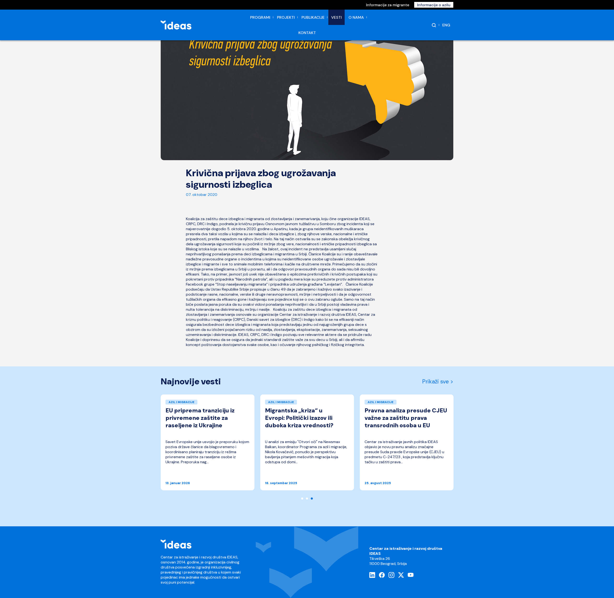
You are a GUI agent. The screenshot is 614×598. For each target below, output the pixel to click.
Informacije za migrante (387, 4)
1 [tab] (302, 498)
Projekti (286, 17)
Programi (260, 17)
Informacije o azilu (433, 4)
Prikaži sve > (437, 381)
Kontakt (307, 32)
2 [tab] (307, 498)
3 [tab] (311, 498)
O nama (356, 17)
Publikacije (313, 17)
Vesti (336, 17)
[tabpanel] (207, 444)
